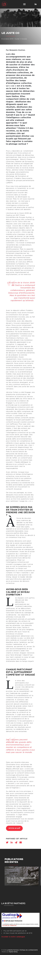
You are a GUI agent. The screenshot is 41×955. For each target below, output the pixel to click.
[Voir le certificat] (20, 920)
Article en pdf (14, 828)
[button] (24, 4)
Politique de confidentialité (29, 950)
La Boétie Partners (5, 4)
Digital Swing (13, 951)
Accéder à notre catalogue (13, 937)
